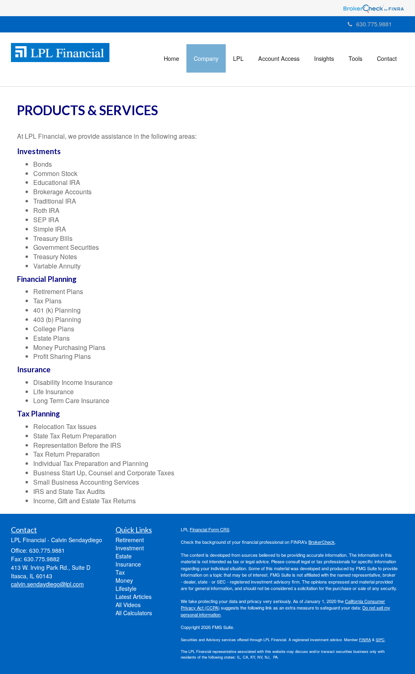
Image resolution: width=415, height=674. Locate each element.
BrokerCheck (321, 542)
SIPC (380, 639)
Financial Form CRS (209, 529)
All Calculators (134, 613)
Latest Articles (134, 596)
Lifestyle (126, 588)
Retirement (130, 540)
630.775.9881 (374, 24)
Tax (120, 572)
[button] (206, 58)
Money (124, 580)
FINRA (365, 639)
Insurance (128, 564)
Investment (130, 548)
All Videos (128, 605)
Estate (124, 556)
